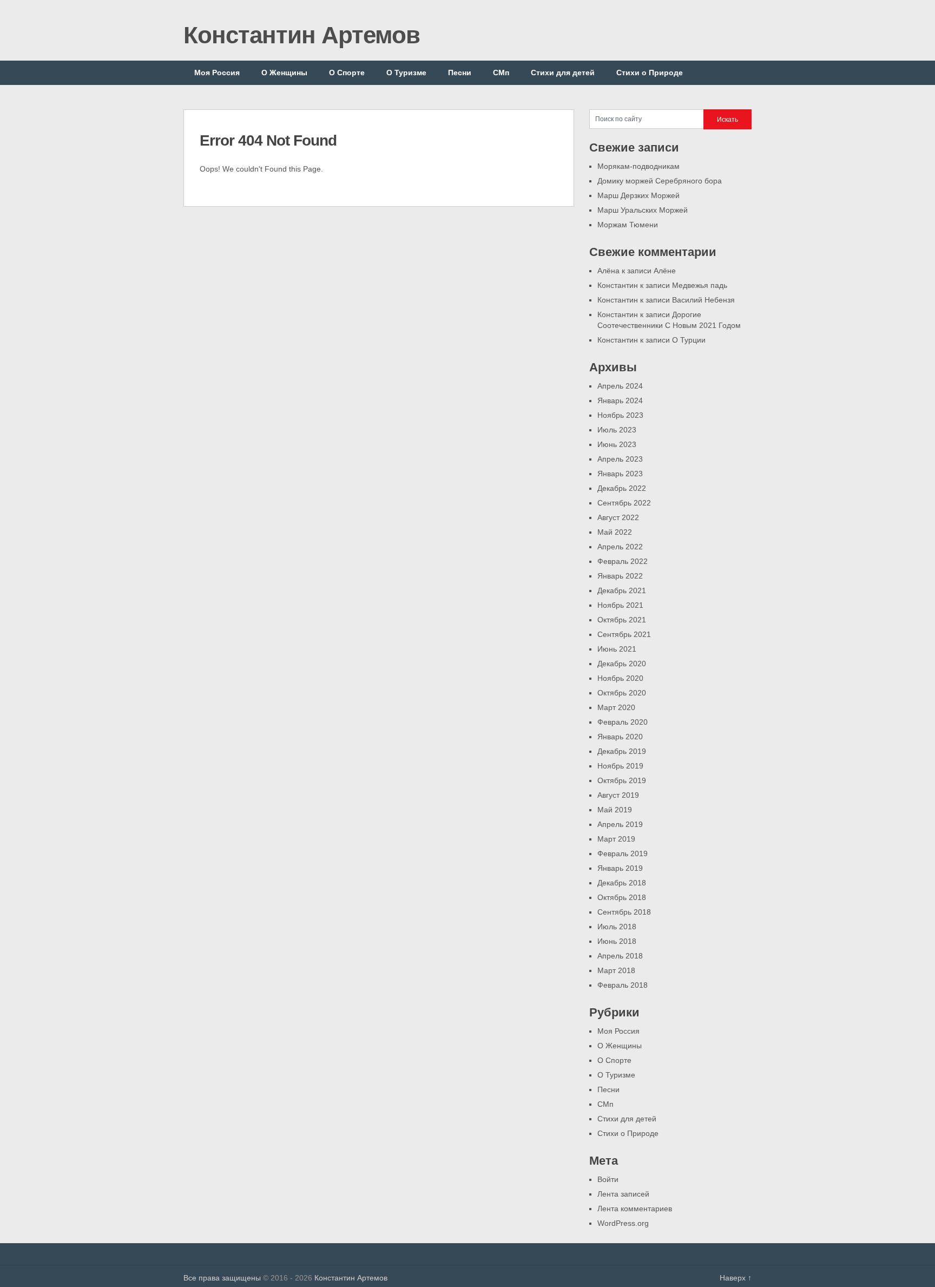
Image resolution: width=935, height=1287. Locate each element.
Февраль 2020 (622, 722)
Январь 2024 (620, 400)
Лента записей (623, 1194)
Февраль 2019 (622, 853)
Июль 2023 (616, 429)
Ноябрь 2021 (620, 605)
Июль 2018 (616, 926)
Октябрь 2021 (621, 619)
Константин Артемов (301, 35)
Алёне (665, 270)
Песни (459, 72)
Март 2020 (616, 707)
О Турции (689, 340)
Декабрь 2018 (621, 882)
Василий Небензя (703, 300)
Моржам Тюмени (627, 224)
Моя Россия (217, 72)
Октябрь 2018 (621, 897)
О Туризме (406, 72)
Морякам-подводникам (638, 166)
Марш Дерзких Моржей (638, 195)
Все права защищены (222, 1277)
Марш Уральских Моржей (642, 210)
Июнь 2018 (616, 941)
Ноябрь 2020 (620, 678)
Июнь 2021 (616, 649)
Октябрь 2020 (621, 692)
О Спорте (347, 72)
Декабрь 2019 (621, 751)
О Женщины (284, 72)
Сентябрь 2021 (624, 634)
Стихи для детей (563, 72)
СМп (501, 72)
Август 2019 (618, 795)
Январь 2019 (620, 868)
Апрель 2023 (620, 459)
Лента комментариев (634, 1208)
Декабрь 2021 (621, 590)
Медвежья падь (699, 285)
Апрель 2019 (620, 824)
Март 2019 (616, 839)
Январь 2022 (620, 576)
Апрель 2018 (620, 955)
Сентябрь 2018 (624, 912)
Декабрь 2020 (621, 663)
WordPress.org (623, 1223)
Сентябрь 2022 (624, 502)
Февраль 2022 (622, 561)
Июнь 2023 (616, 444)
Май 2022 (614, 532)
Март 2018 (616, 970)
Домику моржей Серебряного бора (659, 180)
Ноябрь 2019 (620, 765)
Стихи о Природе (649, 72)
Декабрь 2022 (621, 488)
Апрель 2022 (620, 546)
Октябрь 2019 (621, 780)
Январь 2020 (620, 736)
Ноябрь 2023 (620, 415)
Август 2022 (618, 517)
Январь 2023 (620, 473)
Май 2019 (614, 809)
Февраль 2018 (622, 985)
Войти (607, 1179)
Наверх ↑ (736, 1277)
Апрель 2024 (620, 386)
